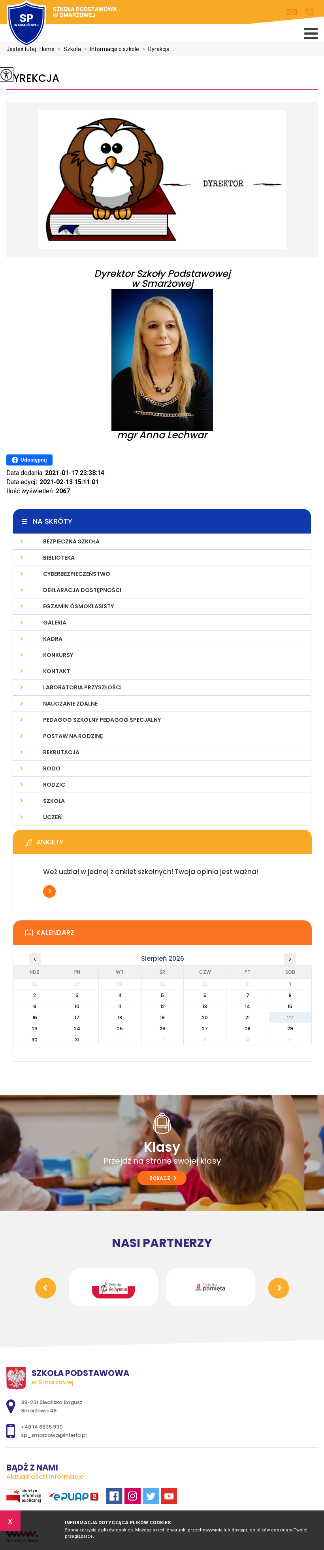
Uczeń (52, 817)
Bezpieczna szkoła (71, 541)
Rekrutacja (61, 752)
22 (290, 1017)
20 (205, 1017)
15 (290, 1006)
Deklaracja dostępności (82, 590)
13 (205, 1006)
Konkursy (58, 655)
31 (77, 1039)
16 (34, 1017)
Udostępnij (34, 460)
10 (77, 1006)
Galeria (54, 622)
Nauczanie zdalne (70, 704)
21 (247, 1017)
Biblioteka (59, 558)
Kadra (52, 639)
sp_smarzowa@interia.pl (294, 12)
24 (77, 1028)
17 (77, 1017)
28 (248, 1028)
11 (119, 1006)
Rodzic (54, 785)
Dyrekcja (32, 78)
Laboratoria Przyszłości (82, 687)
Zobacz (160, 1178)
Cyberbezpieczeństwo (76, 574)
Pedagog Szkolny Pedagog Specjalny (102, 720)
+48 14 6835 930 (309, 12)
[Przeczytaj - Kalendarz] (174, 935)
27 (205, 1028)
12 (162, 1006)
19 (162, 1017)
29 (290, 1028)
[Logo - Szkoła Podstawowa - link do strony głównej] (61, 24)
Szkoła (54, 801)
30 (35, 1039)
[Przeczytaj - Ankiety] (174, 844)
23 (35, 1028)
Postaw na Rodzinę (73, 736)
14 (247, 1006)
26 (163, 1028)
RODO (51, 768)
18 (120, 1017)
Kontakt (56, 671)
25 (120, 1028)
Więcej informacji (49, 891)
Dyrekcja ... (158, 49)
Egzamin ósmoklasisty (78, 606)
